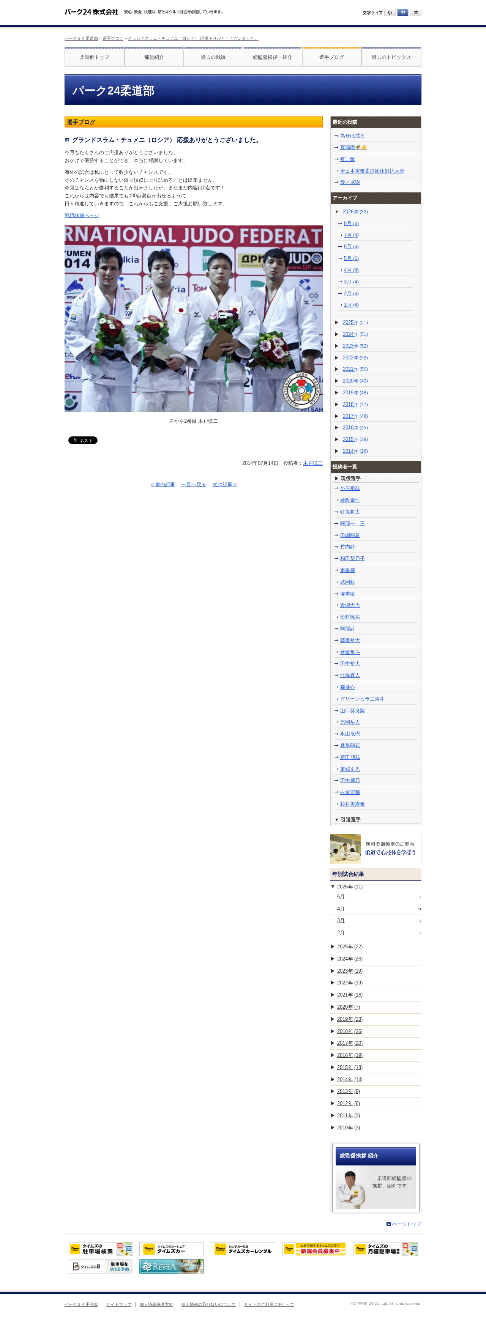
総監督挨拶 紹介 (359, 1156)
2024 (355, 334)
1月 (351, 305)
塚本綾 (347, 594)
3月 (351, 282)
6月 (351, 246)
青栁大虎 (350, 605)
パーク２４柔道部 (81, 38)
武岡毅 (347, 582)
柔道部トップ (94, 57)
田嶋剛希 (350, 535)
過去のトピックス (391, 57)
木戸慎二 (313, 463)
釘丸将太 (350, 512)
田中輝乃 (350, 780)
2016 (355, 427)
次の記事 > (225, 484)
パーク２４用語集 (81, 1304)
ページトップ (406, 1224)
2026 (355, 211)
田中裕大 (350, 663)
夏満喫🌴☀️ (353, 147)
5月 (351, 258)
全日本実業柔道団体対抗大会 (372, 171)
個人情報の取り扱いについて (208, 1304)
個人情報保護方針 (156, 1304)
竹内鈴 (347, 547)
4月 (351, 270)
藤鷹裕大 (350, 640)
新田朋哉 (350, 757)
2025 (355, 322)
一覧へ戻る (193, 484)
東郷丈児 (350, 769)
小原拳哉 (350, 488)
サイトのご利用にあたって (269, 1304)
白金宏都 (350, 792)
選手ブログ (113, 38)
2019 (355, 392)
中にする (403, 12)
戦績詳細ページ (82, 215)
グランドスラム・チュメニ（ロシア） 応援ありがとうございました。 (193, 38)
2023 (355, 346)
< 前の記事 (163, 484)
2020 (355, 381)
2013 (348, 1091)
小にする (390, 12)
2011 (348, 1115)
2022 (355, 358)
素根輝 (347, 570)
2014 (355, 451)
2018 (355, 404)
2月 (351, 293)
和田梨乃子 (352, 558)
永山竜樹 (350, 734)
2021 (355, 369)
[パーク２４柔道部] (91, 9)
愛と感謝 (350, 182)
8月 (351, 223)
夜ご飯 (347, 159)
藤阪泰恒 (350, 500)
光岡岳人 (350, 722)
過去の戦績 (213, 57)
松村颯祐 (350, 617)
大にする (415, 12)
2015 (355, 439)
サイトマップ (118, 1304)
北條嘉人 (350, 675)
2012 (348, 1103)
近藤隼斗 (350, 652)
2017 (355, 416)
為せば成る (352, 136)
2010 (348, 1128)
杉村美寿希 (352, 804)
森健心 (347, 687)
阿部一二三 (352, 523)
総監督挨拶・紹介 (272, 57)
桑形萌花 (350, 745)
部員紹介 (154, 57)
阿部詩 (347, 628)
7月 (351, 235)
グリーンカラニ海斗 (362, 699)
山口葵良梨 (352, 710)
